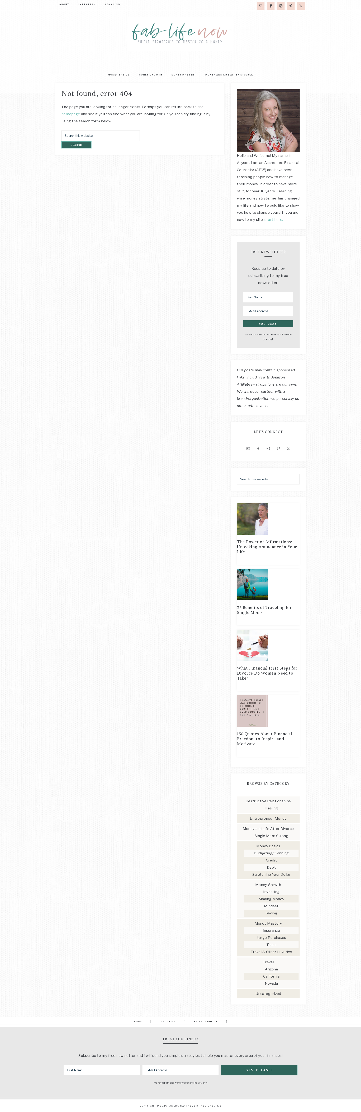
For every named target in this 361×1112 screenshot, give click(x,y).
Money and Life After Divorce (268, 829)
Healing (271, 808)
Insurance (271, 930)
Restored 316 (211, 1105)
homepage (70, 114)
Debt (271, 867)
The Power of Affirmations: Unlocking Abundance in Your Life (267, 546)
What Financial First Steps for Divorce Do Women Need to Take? (267, 673)
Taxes (271, 945)
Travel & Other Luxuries (271, 952)
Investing (271, 892)
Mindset (271, 906)
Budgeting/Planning (271, 853)
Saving (271, 913)
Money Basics (268, 846)
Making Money (271, 899)
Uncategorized (268, 994)
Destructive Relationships (268, 801)
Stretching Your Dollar (271, 874)
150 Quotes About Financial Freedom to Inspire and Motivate (264, 738)
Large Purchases (271, 938)
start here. (273, 219)
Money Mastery (268, 923)
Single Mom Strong (271, 836)
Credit (271, 860)
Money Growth (268, 885)
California (271, 976)
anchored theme (182, 1105)
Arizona (271, 969)
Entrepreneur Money (268, 818)
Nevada (271, 983)
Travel (268, 962)
